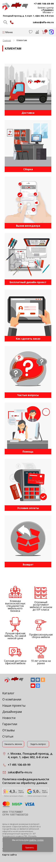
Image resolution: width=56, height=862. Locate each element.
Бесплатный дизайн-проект (28, 282)
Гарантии (9, 724)
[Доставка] (28, 87)
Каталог (8, 693)
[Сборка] (28, 143)
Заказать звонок (13, 744)
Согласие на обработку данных (24, 783)
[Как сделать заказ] (28, 313)
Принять (29, 847)
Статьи (7, 736)
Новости (8, 718)
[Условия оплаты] (28, 482)
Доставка (28, 112)
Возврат (28, 564)
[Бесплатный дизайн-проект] (28, 256)
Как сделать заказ (28, 338)
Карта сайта (9, 854)
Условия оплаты (28, 508)
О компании (11, 699)
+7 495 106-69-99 (44, 3)
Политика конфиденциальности (25, 779)
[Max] (50, 33)
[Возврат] (28, 538)
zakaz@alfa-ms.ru (43, 22)
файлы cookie (36, 840)
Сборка (28, 169)
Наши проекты (14, 705)
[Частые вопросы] (28, 369)
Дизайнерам (12, 712)
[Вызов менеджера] (28, 200)
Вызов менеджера (28, 225)
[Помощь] (28, 426)
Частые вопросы (28, 395)
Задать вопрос (38, 744)
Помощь (28, 451)
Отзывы (8, 730)
